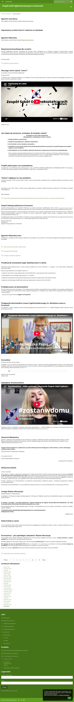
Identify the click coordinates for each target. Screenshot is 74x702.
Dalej (43, 560)
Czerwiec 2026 (7, 568)
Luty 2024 (6, 603)
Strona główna (6, 14)
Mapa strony (7, 635)
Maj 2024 (6, 598)
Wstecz (6, 560)
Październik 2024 (8, 590)
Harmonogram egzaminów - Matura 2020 (14, 246)
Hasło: (3, 681)
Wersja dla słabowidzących (9, 700)
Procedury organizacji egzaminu (11, 255)
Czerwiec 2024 (7, 596)
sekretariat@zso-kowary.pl (11, 653)
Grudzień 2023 (7, 604)
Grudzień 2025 (7, 577)
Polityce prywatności (64, 695)
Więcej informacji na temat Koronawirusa (14, 553)
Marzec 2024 (7, 601)
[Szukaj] (72, 1)
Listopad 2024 (7, 588)
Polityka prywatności (9, 629)
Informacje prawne (9, 626)
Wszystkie (6, 606)
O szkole (6, 638)
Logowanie (8, 1)
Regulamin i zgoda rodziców (10, 63)
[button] (2, 2)
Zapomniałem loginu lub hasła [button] (9, 691)
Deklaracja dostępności (10, 623)
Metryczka (6, 632)
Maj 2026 (6, 570)
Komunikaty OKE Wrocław (10, 251)
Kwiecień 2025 (7, 585)
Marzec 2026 (7, 573)
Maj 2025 (6, 583)
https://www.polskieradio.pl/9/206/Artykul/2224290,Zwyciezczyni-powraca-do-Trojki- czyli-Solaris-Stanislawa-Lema (33, 198)
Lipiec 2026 (6, 567)
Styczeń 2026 (7, 575)
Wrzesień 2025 (7, 578)
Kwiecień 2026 (7, 572)
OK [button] (69, 698)
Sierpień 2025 (7, 580)
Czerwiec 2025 (7, 581)
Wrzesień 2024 (7, 591)
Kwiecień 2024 (7, 599)
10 (39, 560)
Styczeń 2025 (7, 586)
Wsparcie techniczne (9, 620)
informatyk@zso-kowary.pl (11, 656)
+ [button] (19, 700)
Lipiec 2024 (6, 595)
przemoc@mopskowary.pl (65, 208)
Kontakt (6, 640)
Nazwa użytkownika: (6, 675)
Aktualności (16, 14)
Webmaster (7, 618)
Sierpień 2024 (7, 593)
